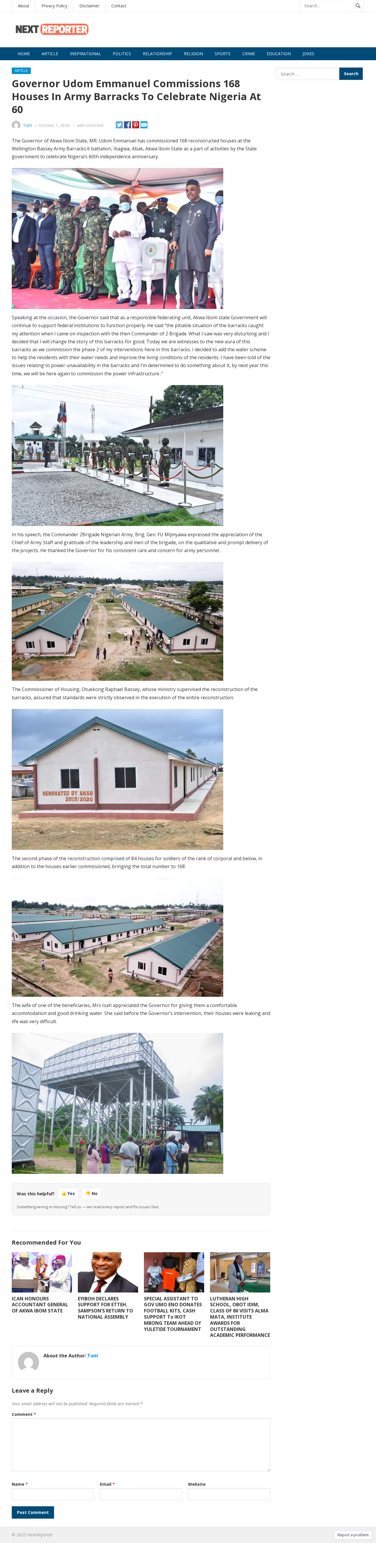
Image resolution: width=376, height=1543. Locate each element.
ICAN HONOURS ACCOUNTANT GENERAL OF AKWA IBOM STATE (40, 1304)
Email (107, 1484)
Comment (24, 1414)
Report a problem (353, 1534)
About (23, 6)
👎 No (91, 1193)
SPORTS (223, 53)
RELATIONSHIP (157, 53)
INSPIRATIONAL (85, 53)
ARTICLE (50, 53)
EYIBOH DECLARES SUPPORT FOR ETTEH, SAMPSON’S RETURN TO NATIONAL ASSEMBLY (105, 1307)
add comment (90, 125)
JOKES (308, 53)
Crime (248, 53)
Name (20, 1484)
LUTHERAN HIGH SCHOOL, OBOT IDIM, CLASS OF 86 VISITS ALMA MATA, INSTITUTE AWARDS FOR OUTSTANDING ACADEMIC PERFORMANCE (240, 1317)
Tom (27, 125)
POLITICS (122, 53)
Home (24, 53)
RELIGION (193, 53)
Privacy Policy (54, 6)
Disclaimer (89, 6)
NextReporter (40, 1534)
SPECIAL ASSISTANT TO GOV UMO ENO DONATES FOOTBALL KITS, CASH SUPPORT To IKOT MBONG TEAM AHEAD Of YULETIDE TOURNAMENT (173, 1313)
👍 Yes (68, 1193)
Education (279, 53)
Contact (118, 6)
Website (197, 1484)
